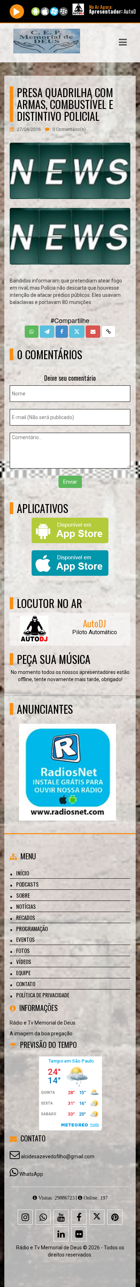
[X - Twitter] (96, 1217)
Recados (25, 917)
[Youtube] (61, 1217)
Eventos (25, 939)
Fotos (23, 950)
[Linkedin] (61, 1233)
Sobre (23, 895)
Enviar (70, 482)
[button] (122, 42)
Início (22, 873)
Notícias (26, 906)
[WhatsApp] (43, 1217)
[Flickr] (79, 1233)
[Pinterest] (114, 1217)
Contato (25, 984)
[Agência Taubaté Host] (67, 759)
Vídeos (23, 961)
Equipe (23, 973)
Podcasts (27, 884)
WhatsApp (31, 1174)
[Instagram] (25, 1217)
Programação (32, 928)
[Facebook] (79, 1217)
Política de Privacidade (42, 995)
